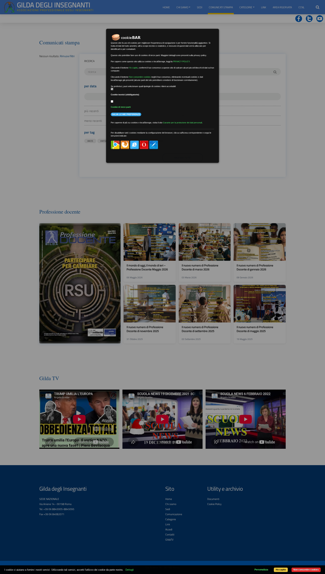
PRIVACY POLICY (181, 61)
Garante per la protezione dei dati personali (182, 122)
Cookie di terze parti (121, 107)
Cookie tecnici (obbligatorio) (125, 94)
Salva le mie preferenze (126, 114)
